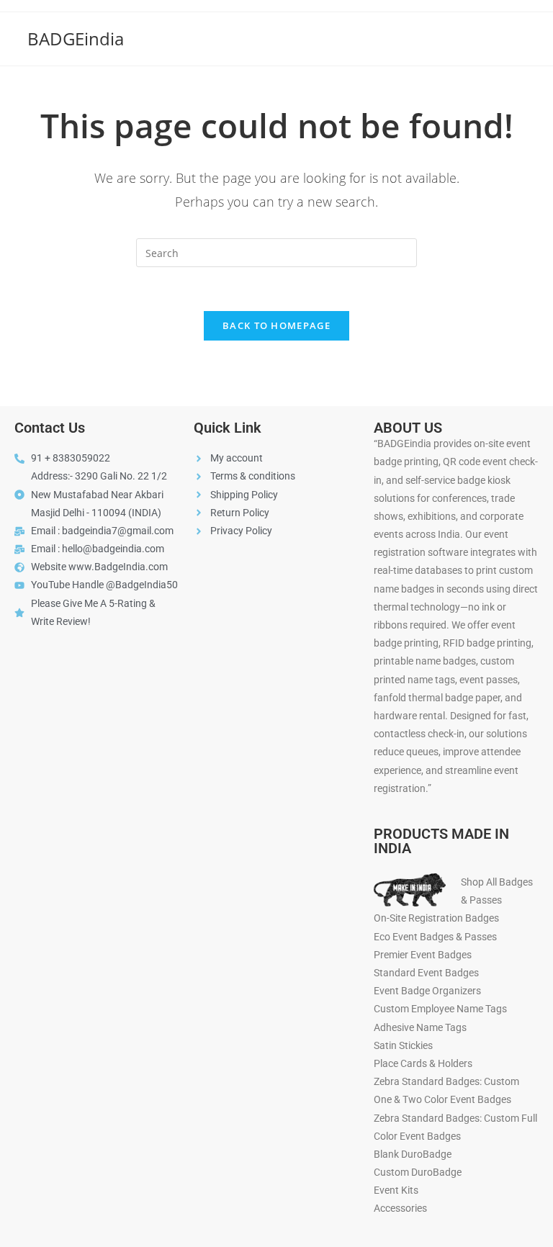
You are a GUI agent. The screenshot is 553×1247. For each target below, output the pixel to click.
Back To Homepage (276, 325)
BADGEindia (75, 38)
